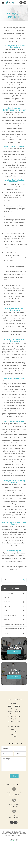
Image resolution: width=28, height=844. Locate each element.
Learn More (14, 652)
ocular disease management (13, 629)
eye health (7, 611)
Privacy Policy (11, 835)
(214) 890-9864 (14, 807)
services (6, 597)
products (6, 620)
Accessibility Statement (18, 834)
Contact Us (14, 677)
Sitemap (20, 835)
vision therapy (8, 593)
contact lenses (8, 602)
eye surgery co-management (13, 624)
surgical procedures (10, 615)
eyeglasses (7, 606)
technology (7, 633)
